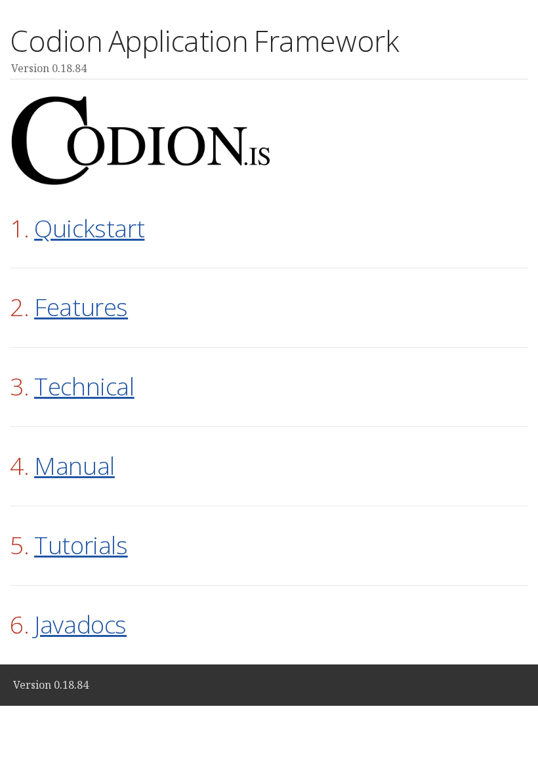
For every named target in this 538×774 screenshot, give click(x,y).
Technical (84, 386)
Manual (74, 465)
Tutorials (81, 544)
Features (81, 306)
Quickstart (89, 228)
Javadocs (80, 624)
